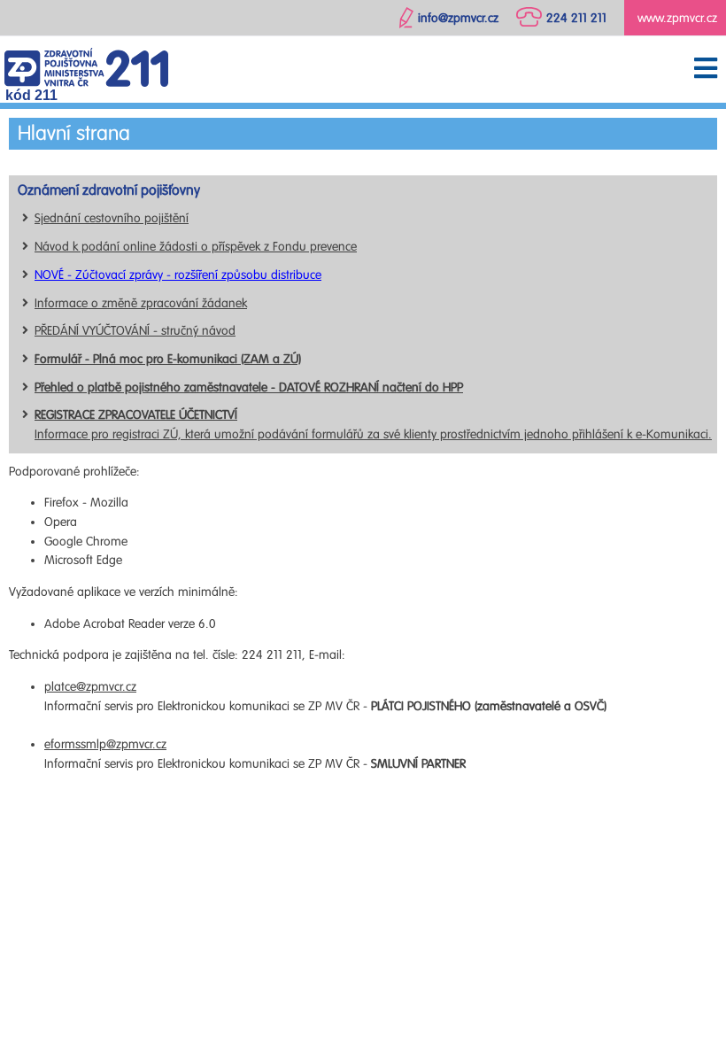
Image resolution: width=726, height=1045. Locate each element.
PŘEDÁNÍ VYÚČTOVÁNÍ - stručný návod (135, 330)
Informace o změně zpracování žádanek (141, 303)
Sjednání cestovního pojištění (112, 218)
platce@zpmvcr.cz (90, 686)
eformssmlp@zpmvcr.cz (105, 744)
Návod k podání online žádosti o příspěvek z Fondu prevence (196, 246)
